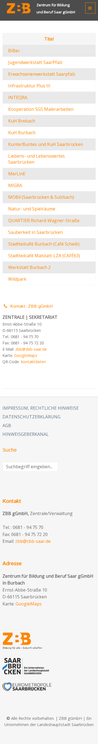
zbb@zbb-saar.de (31, 349)
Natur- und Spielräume (31, 209)
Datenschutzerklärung (31, 417)
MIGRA (15, 185)
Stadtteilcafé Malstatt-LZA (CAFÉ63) (44, 256)
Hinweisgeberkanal (25, 434)
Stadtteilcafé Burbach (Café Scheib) (43, 244)
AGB (6, 425)
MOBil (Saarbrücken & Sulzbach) (41, 197)
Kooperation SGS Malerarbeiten (41, 109)
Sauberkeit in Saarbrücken (35, 232)
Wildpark (17, 279)
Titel (49, 39)
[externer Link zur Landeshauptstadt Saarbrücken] (49, 666)
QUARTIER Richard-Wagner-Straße (43, 220)
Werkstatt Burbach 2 (29, 267)
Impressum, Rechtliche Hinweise (40, 408)
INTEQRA (17, 97)
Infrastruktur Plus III (29, 86)
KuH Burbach (21, 133)
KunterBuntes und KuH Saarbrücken (45, 144)
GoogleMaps (25, 355)
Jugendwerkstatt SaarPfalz (35, 62)
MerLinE (16, 174)
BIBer (14, 51)
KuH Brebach (21, 121)
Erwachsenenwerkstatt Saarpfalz (41, 74)
